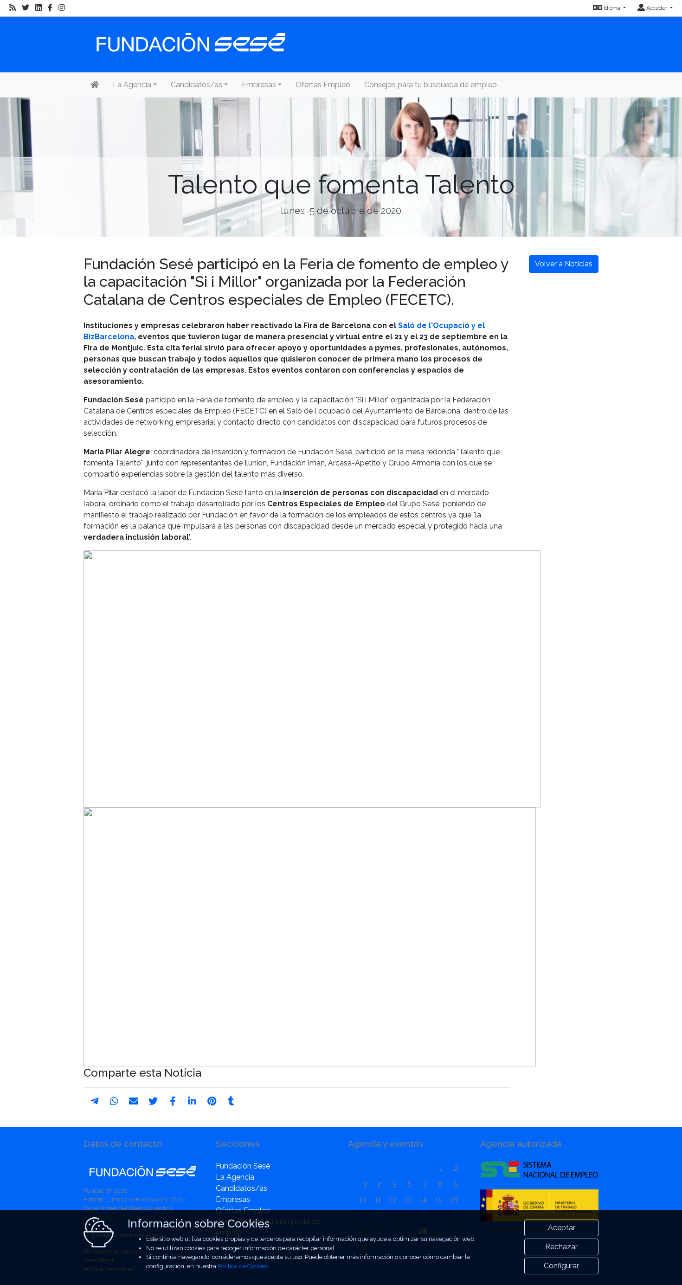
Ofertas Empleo (323, 84)
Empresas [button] (259, 84)
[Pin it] (211, 1101)
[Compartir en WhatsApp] (114, 1101)
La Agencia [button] (132, 84)
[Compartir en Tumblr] (231, 1101)
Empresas (233, 1199)
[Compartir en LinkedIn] (192, 1101)
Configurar (561, 1265)
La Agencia (235, 1177)
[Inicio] (190, 37)
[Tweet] (153, 1101)
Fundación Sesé (243, 1166)
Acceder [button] (657, 8)
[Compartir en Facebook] (173, 1101)
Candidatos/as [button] (196, 84)
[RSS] (12, 8)
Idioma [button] (612, 8)
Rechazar (561, 1246)
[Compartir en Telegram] (94, 1101)
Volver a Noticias (563, 263)
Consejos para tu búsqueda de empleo (430, 84)
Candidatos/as (241, 1188)
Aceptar (561, 1227)
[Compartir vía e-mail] (133, 1101)
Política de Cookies (243, 1266)
